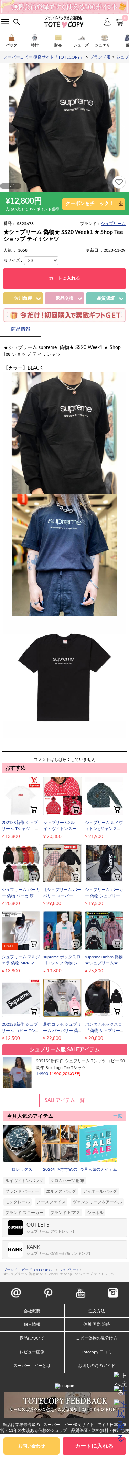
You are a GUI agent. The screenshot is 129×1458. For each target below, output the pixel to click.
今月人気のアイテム (98, 1169)
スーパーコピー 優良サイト (68, 1425)
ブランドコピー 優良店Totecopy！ (63, 21)
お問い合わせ (31, 1446)
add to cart (34, 809)
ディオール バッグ (100, 1191)
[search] (16, 22)
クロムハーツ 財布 (67, 1181)
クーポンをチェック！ (90, 203)
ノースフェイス (51, 1202)
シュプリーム (113, 223)
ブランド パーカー (22, 1191)
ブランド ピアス (65, 1213)
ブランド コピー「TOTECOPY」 (28, 1270)
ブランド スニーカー (24, 1213)
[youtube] (81, 1289)
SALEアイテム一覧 (65, 1100)
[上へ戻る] (121, 1379)
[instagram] (113, 1289)
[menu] (5, 21)
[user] (64, 2)
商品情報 (20, 329)
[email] (16, 1289)
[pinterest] (48, 1289)
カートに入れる (64, 278)
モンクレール (17, 1202)
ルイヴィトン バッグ (24, 1181)
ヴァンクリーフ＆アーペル (97, 1202)
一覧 (117, 1116)
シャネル (95, 1213)
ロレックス (22, 1169)
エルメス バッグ (61, 1191)
